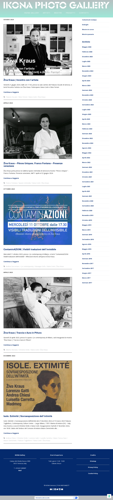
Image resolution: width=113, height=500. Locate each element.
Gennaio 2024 (87, 90)
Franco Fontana (11, 183)
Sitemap (93, 461)
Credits (93, 455)
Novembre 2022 (87, 143)
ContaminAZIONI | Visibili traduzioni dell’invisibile (30, 249)
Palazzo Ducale (11, 97)
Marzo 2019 (86, 230)
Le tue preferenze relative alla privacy (62, 497)
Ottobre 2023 (9, 189)
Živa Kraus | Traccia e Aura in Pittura (22, 332)
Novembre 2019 (87, 215)
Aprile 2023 (8, 272)
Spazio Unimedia (25, 183)
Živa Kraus (41, 97)
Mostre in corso (88, 29)
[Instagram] (53, 489)
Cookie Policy (93, 473)
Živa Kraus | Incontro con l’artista (21, 79)
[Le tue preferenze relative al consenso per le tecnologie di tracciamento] (109, 496)
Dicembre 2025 (87, 57)
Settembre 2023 (88, 105)
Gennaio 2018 (87, 259)
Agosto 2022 (86, 148)
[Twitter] (57, 489)
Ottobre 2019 (87, 220)
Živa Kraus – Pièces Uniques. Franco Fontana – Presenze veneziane (33, 164)
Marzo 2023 (86, 124)
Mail (20, 470)
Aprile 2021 (86, 191)
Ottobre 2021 (87, 177)
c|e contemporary (27, 266)
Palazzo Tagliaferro (25, 440)
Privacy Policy (93, 467)
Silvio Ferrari (22, 97)
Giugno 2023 (86, 114)
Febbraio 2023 (87, 129)
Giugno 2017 (86, 273)
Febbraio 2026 (87, 52)
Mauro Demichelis (10, 440)
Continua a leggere (11, 92)
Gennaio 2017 (87, 283)
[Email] (62, 489)
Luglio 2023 (86, 110)
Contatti (84, 13)
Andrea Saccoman (12, 266)
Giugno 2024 (9, 20)
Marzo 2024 (86, 85)
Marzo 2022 (86, 162)
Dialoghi (85, 25)
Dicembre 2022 (9, 356)
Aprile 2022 (86, 158)
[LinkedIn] (59, 489)
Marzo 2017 (86, 278)
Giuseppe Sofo (40, 266)
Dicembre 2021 (87, 172)
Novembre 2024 (87, 71)
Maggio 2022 (86, 153)
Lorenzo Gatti (34, 438)
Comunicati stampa (89, 20)
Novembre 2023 (87, 95)
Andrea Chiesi (11, 438)
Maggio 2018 (86, 249)
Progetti (70, 13)
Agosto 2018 (86, 244)
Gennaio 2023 (87, 134)
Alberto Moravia (11, 350)
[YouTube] (51, 489)
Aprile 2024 (8, 103)
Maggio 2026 (86, 47)
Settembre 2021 (88, 182)
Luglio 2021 (86, 186)
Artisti (46, 13)
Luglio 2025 (86, 61)
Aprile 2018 (86, 254)
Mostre (58, 13)
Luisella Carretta (46, 438)
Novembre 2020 (87, 201)
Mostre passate (88, 34)
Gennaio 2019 (87, 235)
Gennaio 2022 (87, 167)
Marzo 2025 (86, 66)
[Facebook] (55, 489)
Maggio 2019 (86, 225)
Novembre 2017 (87, 263)
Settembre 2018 (88, 239)
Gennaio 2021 (87, 196)
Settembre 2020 (88, 206)
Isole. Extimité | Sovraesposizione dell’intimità (28, 416)
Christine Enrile (24, 350)
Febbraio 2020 (87, 210)
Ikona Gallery (31, 13)
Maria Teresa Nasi (59, 438)
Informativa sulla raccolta (42, 497)
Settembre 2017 (88, 268)
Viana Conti (33, 97)
